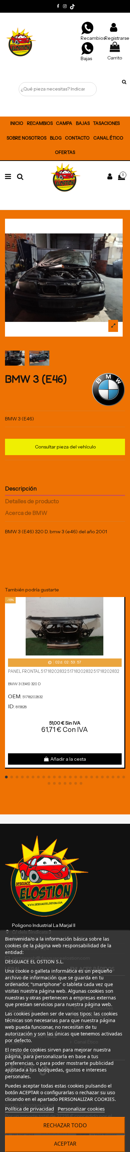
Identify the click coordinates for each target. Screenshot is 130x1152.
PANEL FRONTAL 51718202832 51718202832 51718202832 (63, 671)
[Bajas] (87, 48)
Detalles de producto (32, 501)
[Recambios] (87, 28)
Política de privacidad (29, 1108)
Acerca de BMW (26, 513)
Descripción (21, 489)
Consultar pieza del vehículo (65, 447)
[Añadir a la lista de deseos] (119, 607)
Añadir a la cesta (68, 759)
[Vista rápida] (119, 619)
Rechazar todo (65, 1125)
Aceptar (65, 1143)
